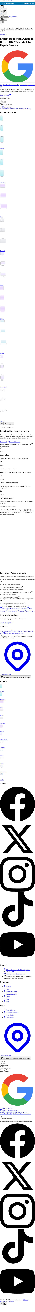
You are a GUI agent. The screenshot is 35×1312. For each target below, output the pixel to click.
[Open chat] (5, 1303)
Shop (10, 16)
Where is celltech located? (9, 594)
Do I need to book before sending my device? (14, 606)
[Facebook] (17, 821)
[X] (17, 856)
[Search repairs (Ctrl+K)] (2, 16)
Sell (13, 16)
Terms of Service (10, 1010)
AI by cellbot (10, 1301)
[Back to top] (2, 1303)
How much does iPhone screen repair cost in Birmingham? (18, 579)
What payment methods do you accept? (13, 603)
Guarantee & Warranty (12, 1012)
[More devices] (2, 423)
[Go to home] (3, 9)
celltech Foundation (11, 994)
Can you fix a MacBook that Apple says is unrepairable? (17, 598)
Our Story (8, 986)
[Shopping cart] (5, 11)
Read (15, 16)
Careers (8, 996)
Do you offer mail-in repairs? (10, 597)
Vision (7, 989)
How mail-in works (14, 442)
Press (7, 999)
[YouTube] (17, 961)
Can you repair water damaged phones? (13, 589)
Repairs (6, 16)
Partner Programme (11, 991)
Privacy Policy (10, 1015)
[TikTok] (17, 926)
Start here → (3, 34)
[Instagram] (17, 891)
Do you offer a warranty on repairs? (12, 587)
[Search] (2, 11)
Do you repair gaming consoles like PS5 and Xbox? (16, 592)
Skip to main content (6, 1)
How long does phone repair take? (11, 584)
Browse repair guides (6, 622)
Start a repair (3, 442)
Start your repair (4, 95)
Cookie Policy (10, 1017)
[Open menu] (2, 6)
